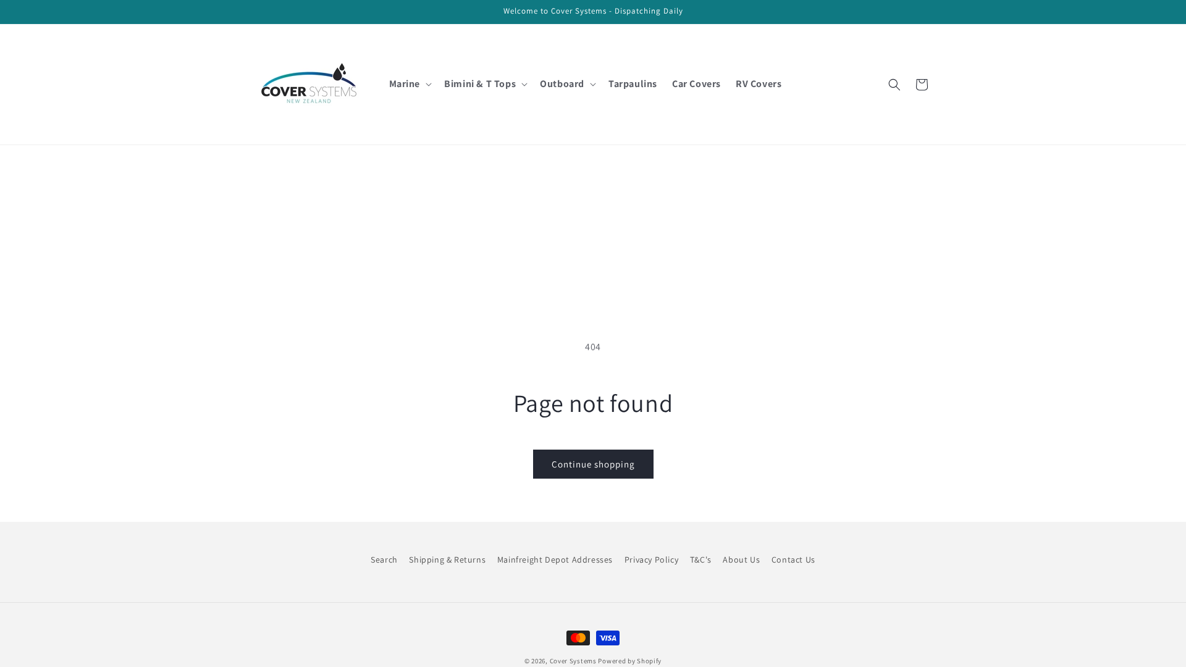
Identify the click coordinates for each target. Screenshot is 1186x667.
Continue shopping (593, 464)
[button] (409, 84)
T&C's (701, 559)
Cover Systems (573, 661)
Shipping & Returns (447, 559)
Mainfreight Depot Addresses (555, 559)
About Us (741, 559)
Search (384, 559)
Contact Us (793, 559)
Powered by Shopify (630, 661)
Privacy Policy (651, 559)
